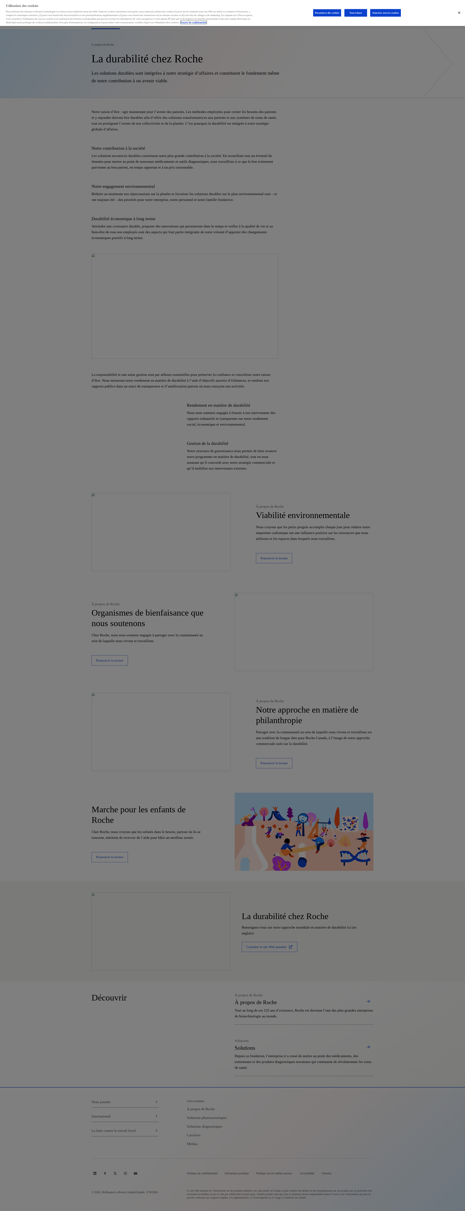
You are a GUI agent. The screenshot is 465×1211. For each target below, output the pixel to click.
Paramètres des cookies (327, 12)
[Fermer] (459, 13)
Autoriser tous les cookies (385, 12)
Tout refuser (355, 12)
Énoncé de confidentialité (194, 22)
